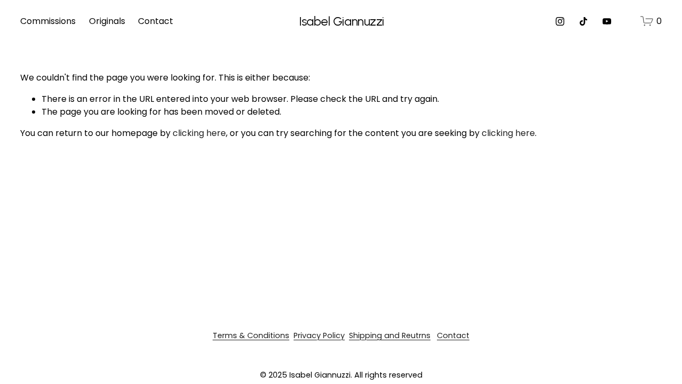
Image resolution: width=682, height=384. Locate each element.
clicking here (199, 133)
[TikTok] (583, 21)
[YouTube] (607, 21)
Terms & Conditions (251, 335)
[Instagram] (560, 21)
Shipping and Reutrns (390, 335)
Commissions (48, 21)
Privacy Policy (319, 335)
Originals (107, 21)
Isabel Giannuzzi (341, 21)
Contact (155, 21)
